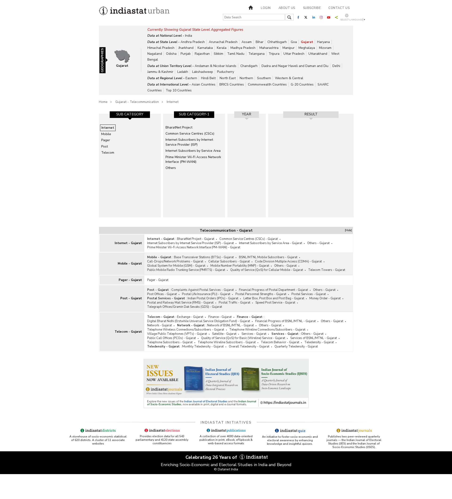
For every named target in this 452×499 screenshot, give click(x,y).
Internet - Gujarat (128, 243)
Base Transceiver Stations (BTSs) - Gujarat (204, 257)
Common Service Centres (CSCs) (189, 133)
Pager (105, 140)
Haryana (323, 42)
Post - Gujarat (131, 298)
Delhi (336, 66)
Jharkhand (186, 48)
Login (266, 8)
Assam (247, 42)
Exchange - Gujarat (190, 317)
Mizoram (325, 48)
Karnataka (205, 48)
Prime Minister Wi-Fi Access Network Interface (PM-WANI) (193, 159)
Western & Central (289, 78)
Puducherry (225, 72)
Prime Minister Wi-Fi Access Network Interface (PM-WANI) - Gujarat (193, 247)
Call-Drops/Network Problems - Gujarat (175, 261)
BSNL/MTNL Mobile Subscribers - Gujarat (268, 257)
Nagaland (154, 53)
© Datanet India (226, 469)
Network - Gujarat (159, 325)
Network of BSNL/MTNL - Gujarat (230, 325)
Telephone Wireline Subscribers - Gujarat (227, 342)
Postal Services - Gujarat (308, 294)
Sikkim (218, 53)
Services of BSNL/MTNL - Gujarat (313, 338)
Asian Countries (203, 84)
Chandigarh (249, 66)
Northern (246, 78)
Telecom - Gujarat (128, 332)
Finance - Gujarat (220, 317)
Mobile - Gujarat (130, 263)
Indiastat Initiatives (226, 422)
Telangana (256, 53)
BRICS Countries (231, 84)
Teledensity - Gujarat (319, 342)
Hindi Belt (208, 78)
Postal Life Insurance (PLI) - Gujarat (206, 294)
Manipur (288, 48)
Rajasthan (202, 53)
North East (228, 78)
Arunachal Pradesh (223, 42)
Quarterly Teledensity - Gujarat (296, 346)
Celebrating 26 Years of (212, 457)
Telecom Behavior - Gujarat (280, 342)
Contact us (339, 8)
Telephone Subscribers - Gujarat (170, 342)
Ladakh (182, 72)
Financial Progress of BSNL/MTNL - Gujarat (285, 321)
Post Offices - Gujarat (162, 294)
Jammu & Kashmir (160, 72)
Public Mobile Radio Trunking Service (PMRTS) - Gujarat (186, 270)
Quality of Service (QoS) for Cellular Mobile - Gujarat (266, 270)
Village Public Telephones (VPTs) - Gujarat (177, 334)
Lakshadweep (202, 72)
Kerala (221, 48)
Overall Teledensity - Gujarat (249, 346)
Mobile (106, 134)
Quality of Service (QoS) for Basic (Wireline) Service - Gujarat (243, 338)
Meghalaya (307, 48)
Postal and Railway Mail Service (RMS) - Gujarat (180, 302)
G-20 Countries (302, 84)
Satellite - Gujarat (224, 334)
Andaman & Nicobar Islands (215, 66)
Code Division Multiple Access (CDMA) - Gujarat (288, 261)
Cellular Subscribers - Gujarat (229, 261)
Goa (294, 42)
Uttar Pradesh (293, 53)
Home (103, 102)
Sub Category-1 (194, 114)
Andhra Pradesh (193, 42)
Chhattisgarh (277, 42)
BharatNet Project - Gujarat (195, 239)
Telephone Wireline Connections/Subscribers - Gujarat (267, 329)
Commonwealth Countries (267, 84)
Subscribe (312, 8)
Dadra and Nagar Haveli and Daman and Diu (295, 66)
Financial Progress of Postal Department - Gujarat (273, 290)
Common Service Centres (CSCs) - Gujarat (248, 239)
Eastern (191, 78)
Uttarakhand (317, 53)
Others (170, 168)
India (188, 35)
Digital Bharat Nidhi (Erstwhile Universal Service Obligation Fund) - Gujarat (198, 321)
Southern (264, 78)
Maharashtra (268, 48)
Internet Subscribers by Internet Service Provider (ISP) (189, 142)
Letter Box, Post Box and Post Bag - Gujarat (273, 298)
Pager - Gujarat (130, 280)
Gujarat (307, 42)
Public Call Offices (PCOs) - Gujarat (171, 338)
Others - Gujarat (318, 243)
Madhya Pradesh (242, 48)
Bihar (259, 42)
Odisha (171, 53)
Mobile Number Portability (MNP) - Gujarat (239, 266)
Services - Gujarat (254, 334)
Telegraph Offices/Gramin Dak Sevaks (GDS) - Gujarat (184, 307)
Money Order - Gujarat (325, 298)
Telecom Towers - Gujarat (326, 270)
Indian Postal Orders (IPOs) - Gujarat (213, 298)
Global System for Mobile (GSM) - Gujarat (176, 266)
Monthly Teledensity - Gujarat (203, 346)
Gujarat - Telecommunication (137, 102)
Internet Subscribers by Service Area (193, 150)
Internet (172, 102)
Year (246, 114)
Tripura (274, 53)
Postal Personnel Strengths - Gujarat (260, 294)
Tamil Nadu (235, 53)
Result (311, 114)
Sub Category (129, 114)
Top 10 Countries (179, 90)
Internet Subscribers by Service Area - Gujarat (270, 243)
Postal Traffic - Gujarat (234, 302)
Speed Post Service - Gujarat (275, 302)
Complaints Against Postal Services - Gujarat (202, 290)
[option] (130, 165)
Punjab (186, 53)
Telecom (107, 152)
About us (286, 8)
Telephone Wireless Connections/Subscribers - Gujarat (185, 329)
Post (104, 146)
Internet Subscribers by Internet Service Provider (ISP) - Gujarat (190, 243)
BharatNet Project (178, 127)
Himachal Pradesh (160, 48)
